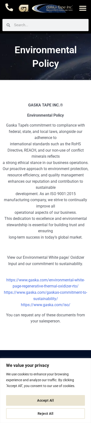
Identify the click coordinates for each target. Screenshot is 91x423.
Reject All (46, 413)
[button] (83, 8)
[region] (45, 390)
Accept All (45, 400)
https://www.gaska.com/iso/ (45, 304)
